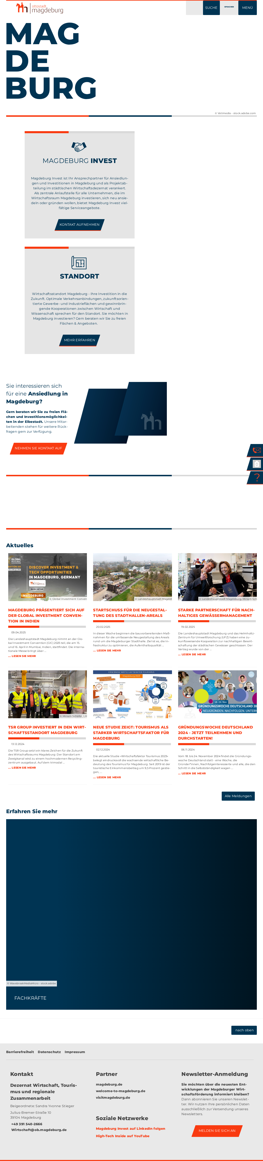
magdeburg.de (109, 1084)
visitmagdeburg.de (113, 1098)
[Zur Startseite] (65, 8)
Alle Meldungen (238, 796)
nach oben (244, 1030)
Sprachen (229, 7)
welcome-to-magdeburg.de (120, 1091)
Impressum (75, 1052)
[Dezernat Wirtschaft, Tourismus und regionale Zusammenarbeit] (46, 1110)
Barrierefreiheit (20, 1052)
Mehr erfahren (79, 340)
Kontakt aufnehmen (79, 225)
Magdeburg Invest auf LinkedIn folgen (130, 1129)
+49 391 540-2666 (26, 1124)
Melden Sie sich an (217, 1131)
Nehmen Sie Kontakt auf (38, 448)
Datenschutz (49, 1052)
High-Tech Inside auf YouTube (123, 1136)
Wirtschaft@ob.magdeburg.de (38, 1130)
